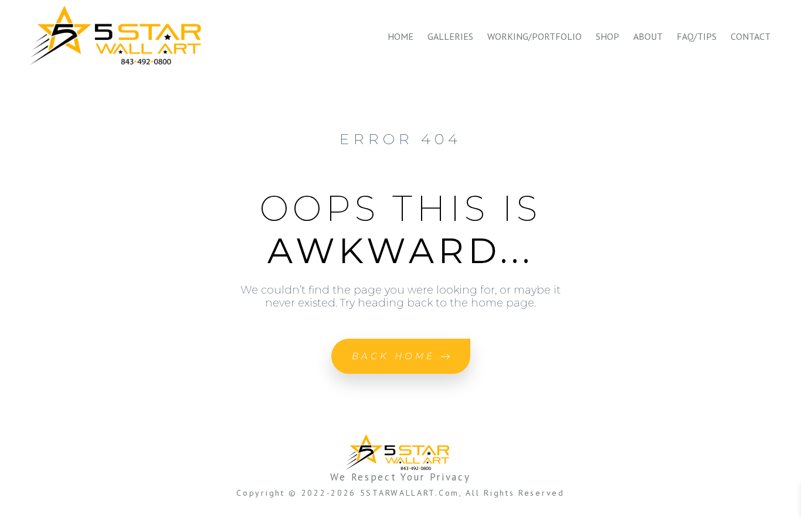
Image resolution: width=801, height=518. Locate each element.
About (648, 36)
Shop (607, 36)
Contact (751, 36)
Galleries (450, 36)
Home (400, 36)
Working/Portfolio (534, 36)
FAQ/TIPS (697, 36)
